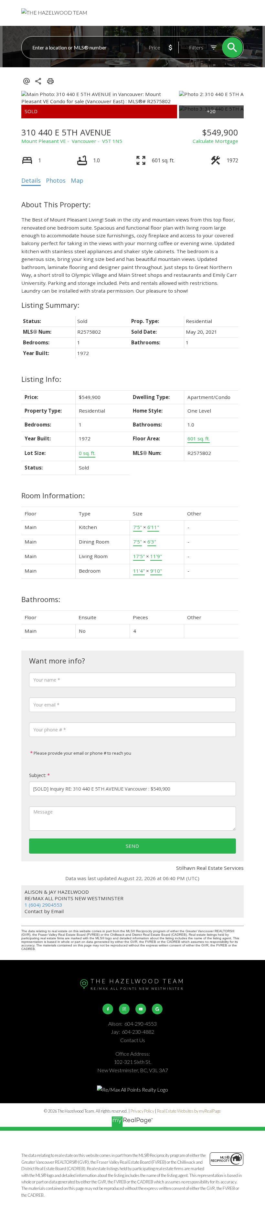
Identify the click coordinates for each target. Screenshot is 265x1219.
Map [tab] (77, 180)
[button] (107, 1009)
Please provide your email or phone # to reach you (82, 753)
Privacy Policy (142, 1111)
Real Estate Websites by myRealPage (189, 1111)
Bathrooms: (40, 599)
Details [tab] (31, 180)
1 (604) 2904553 (43, 904)
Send (132, 846)
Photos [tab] (56, 180)
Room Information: (53, 495)
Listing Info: (41, 379)
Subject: (37, 775)
